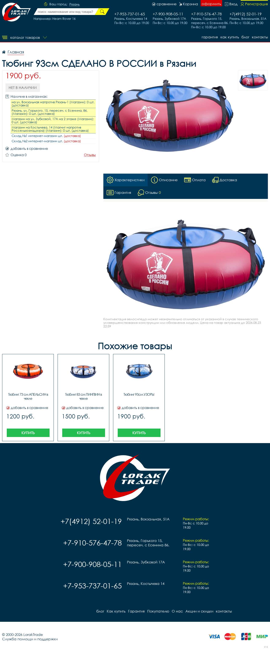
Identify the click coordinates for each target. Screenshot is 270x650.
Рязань (74, 4)
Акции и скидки (199, 611)
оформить (211, 3)
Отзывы (90, 155)
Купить (28, 432)
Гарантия (210, 37)
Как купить (229, 37)
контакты (260, 37)
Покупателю (158, 611)
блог (245, 37)
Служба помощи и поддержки (30, 639)
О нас (177, 611)
